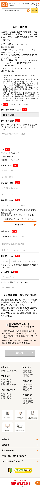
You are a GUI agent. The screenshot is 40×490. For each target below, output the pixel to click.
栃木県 (30, 371)
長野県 (9, 383)
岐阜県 (3, 385)
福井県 (9, 381)
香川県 (9, 397)
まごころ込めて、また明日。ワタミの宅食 (4, 4)
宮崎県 (30, 402)
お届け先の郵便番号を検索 (12, 10)
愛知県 (14, 385)
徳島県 (3, 397)
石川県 (3, 381)
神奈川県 (26, 376)
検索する (34, 10)
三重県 (25, 385)
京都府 (25, 386)
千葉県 (25, 374)
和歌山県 (26, 390)
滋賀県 (30, 385)
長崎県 (25, 400)
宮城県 (3, 371)
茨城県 (25, 371)
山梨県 (3, 383)
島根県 (3, 393)
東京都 (30, 374)
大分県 (25, 402)
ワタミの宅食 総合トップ (12, 461)
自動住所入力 (20, 225)
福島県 (14, 371)
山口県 (9, 395)
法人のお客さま (8, 450)
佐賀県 (30, 398)
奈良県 (30, 388)
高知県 (9, 398)
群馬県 (25, 372)
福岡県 (25, 398)
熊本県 (30, 400)
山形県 (9, 371)
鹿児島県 (26, 404)
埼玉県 (30, 372)
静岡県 (9, 385)
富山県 (9, 379)
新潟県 (3, 379)
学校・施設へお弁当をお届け (14, 456)
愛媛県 (3, 398)
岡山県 (9, 393)
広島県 (3, 395)
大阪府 (30, 386)
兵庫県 (25, 388)
